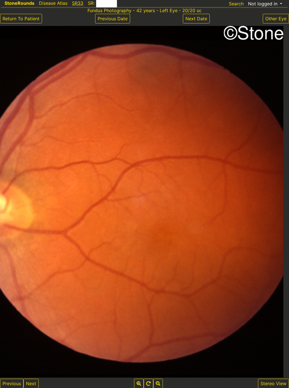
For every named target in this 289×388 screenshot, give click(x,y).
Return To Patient (21, 18)
